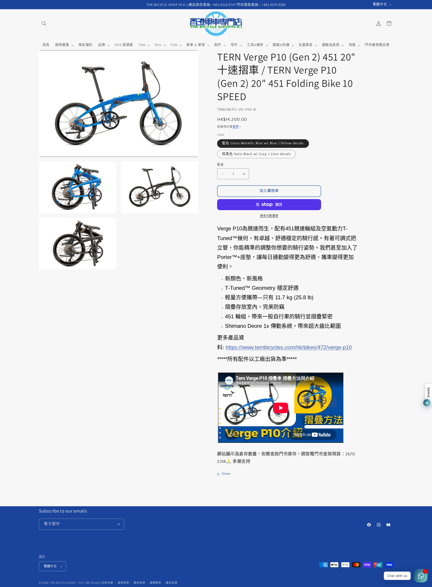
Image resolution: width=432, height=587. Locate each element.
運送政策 (171, 582)
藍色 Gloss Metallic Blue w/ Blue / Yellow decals (263, 143)
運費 (236, 126)
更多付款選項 (269, 215)
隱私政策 (139, 582)
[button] (44, 23)
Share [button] (226, 474)
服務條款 (155, 582)
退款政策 (123, 582)
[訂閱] (118, 524)
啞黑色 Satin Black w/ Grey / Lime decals (256, 154)
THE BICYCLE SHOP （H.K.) (68, 582)
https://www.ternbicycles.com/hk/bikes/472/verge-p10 (289, 347)
